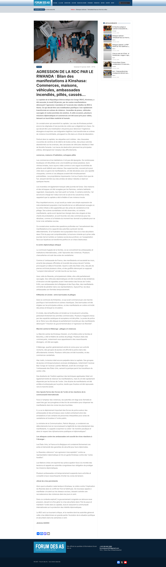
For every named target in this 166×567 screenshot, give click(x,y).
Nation (102, 2)
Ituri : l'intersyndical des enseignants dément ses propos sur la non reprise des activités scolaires (120, 73)
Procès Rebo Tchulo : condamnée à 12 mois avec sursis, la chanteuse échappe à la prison (121, 65)
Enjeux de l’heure (81, 2)
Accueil (55, 2)
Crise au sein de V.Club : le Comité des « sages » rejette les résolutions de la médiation (121, 56)
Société (108, 2)
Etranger (90, 2)
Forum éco (97, 2)
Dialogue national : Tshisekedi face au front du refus (66, 9)
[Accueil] (42, 3)
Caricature (67, 2)
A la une (61, 2)
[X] (122, 562)
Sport (112, 2)
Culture (74, 2)
